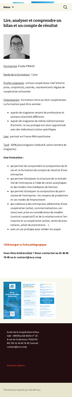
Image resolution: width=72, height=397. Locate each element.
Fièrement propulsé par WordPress (22, 389)
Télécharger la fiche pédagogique (24, 244)
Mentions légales (16, 365)
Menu (6, 7)
